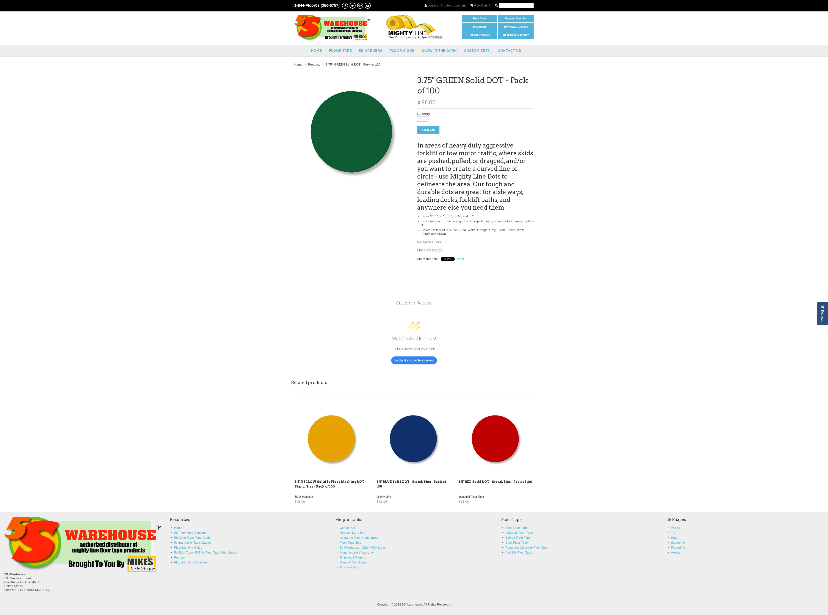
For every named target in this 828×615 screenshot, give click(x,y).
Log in (432, 5)
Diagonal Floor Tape (519, 532)
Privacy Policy (349, 567)
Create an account (453, 5)
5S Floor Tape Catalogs (190, 532)
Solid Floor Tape (516, 527)
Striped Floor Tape (518, 537)
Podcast (179, 557)
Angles (675, 527)
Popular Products (479, 34)
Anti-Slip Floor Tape (518, 552)
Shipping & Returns (353, 557)
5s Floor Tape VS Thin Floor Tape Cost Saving (205, 552)
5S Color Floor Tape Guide (192, 537)
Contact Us (509, 50)
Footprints (678, 547)
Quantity (423, 114)
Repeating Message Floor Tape (526, 547)
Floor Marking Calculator (191, 562)
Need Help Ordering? (516, 34)
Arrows (676, 552)
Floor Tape (479, 18)
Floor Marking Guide (188, 547)
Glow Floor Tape (516, 542)
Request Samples (516, 18)
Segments (678, 542)
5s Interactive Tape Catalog (193, 542)
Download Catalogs (516, 26)
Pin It (460, 258)
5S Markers (479, 26)
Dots (674, 537)
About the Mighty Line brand (359, 537)
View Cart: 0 (482, 5)
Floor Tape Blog (350, 542)
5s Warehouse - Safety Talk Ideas (363, 547)
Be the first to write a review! (414, 360)
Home (316, 50)
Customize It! (477, 50)
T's (673, 532)
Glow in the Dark (439, 50)
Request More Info (352, 532)
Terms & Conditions (353, 562)
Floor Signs (402, 50)
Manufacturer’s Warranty (357, 552)
